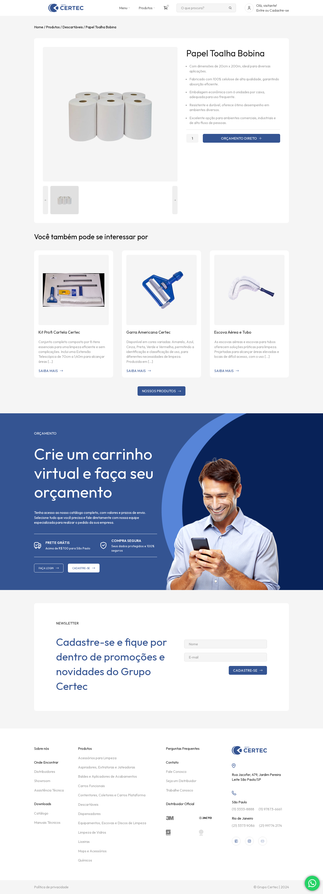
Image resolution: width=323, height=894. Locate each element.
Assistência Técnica (49, 790)
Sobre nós (41, 748)
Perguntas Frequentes (183, 748)
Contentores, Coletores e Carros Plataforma (111, 795)
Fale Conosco (176, 771)
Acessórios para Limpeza (97, 758)
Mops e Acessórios (92, 851)
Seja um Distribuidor (181, 781)
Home (38, 27)
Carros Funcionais (91, 786)
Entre (260, 10)
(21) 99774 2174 (270, 825)
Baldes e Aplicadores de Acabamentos (107, 776)
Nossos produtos (159, 391)
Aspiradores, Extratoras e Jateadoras (106, 767)
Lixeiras (84, 841)
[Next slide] (175, 200)
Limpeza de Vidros (92, 832)
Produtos (53, 27)
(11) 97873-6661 (270, 809)
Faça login (46, 568)
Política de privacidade (51, 887)
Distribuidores (44, 771)
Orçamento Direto (239, 138)
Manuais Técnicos (47, 822)
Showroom (42, 781)
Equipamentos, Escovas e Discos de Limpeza (112, 823)
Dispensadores (89, 813)
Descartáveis (72, 27)
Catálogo (41, 813)
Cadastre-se (279, 10)
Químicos (85, 860)
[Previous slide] (45, 200)
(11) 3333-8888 (243, 809)
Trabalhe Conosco (179, 790)
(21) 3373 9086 (243, 825)
